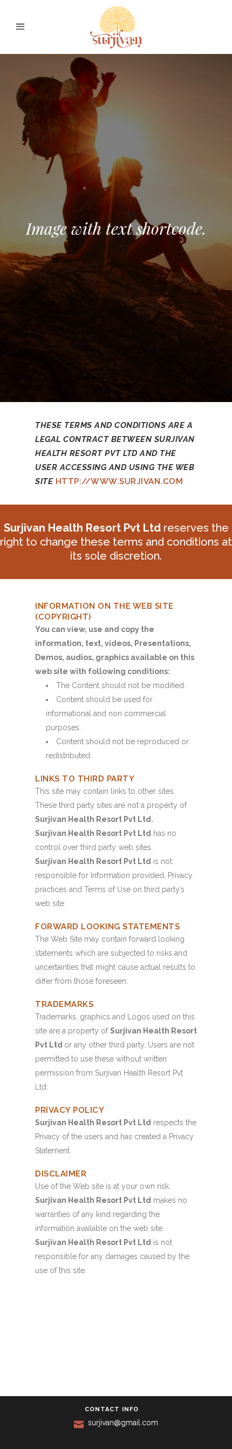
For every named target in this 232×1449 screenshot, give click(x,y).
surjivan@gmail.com (123, 1422)
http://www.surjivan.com (119, 481)
